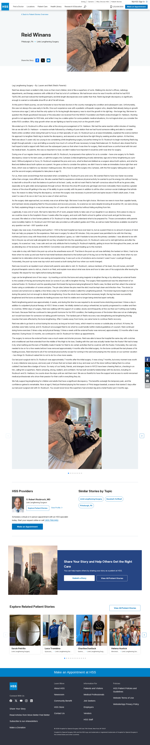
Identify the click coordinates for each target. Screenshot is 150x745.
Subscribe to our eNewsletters (24, 721)
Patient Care (42, 7)
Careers (91, 2)
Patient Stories (116, 2)
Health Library (56, 7)
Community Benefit (63, 701)
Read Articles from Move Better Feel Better (30, 715)
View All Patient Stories (112, 578)
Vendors (87, 713)
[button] (142, 436)
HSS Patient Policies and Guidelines (125, 690)
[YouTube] (22, 700)
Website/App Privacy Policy (126, 704)
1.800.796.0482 (51, 520)
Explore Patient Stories (37, 508)
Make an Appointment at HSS (75, 672)
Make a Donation (18, 727)
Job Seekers (89, 701)
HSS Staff (88, 719)
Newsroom (59, 694)
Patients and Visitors (93, 688)
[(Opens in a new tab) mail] (48, 60)
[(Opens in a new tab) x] (43, 60)
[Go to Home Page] (13, 686)
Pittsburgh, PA (86, 506)
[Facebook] (12, 700)
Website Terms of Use (123, 698)
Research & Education (73, 7)
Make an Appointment (136, 7)
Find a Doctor (18, 7)
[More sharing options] (147, 385)
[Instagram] (27, 700)
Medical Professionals (94, 694)
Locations (31, 7)
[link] (147, 359)
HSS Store (59, 707)
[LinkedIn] (32, 700)
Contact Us (59, 713)
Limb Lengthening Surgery (91, 499)
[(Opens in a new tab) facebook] (37, 60)
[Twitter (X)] (17, 700)
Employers (89, 707)
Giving (83, 2)
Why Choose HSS (102, 2)
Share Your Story (18, 709)
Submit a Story (79, 578)
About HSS (59, 688)
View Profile (56, 508)
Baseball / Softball (114, 499)
